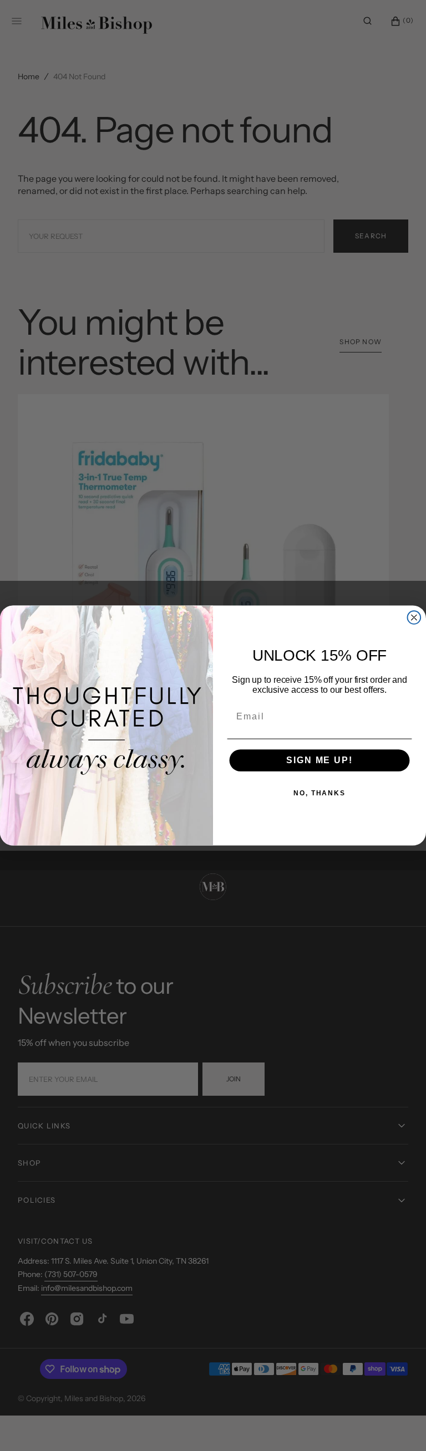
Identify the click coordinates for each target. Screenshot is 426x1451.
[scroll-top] (400, 1425)
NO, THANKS (319, 794)
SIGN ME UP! (319, 760)
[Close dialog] (414, 617)
